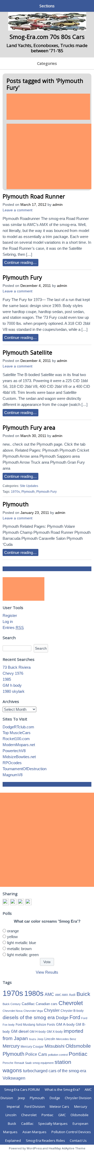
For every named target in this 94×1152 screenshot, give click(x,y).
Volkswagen (14, 1078)
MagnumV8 (12, 775)
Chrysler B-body (72, 1011)
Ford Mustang (25, 1024)
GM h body (12, 685)
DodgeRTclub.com (18, 727)
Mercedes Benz (66, 1039)
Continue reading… (20, 262)
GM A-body (65, 1024)
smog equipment (43, 1062)
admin (57, 205)
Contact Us (78, 1140)
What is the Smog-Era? (62, 1089)
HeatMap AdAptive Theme (67, 1148)
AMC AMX (61, 994)
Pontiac (78, 1054)
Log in (8, 621)
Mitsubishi (54, 1046)
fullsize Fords (45, 1024)
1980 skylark (14, 691)
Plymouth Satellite (27, 352)
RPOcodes (12, 763)
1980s (34, 993)
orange (13, 931)
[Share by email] (28, 902)
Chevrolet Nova (12, 1010)
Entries (13, 627)
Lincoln (49, 1039)
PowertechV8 (14, 750)
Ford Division (35, 1106)
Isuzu (32, 1039)
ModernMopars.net (19, 744)
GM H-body (38, 1032)
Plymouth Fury (22, 277)
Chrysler (52, 1010)
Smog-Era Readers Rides (45, 1140)
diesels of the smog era (29, 1017)
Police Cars (36, 1054)
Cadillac (28, 1004)
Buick (83, 994)
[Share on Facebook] (6, 902)
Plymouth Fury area (29, 427)
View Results (47, 972)
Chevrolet (70, 1003)
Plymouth (28, 491)
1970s (15, 491)
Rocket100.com (16, 738)
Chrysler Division (78, 1098)
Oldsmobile (78, 1046)
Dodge (62, 1017)
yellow (12, 936)
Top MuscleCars (17, 732)
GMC (62, 1115)
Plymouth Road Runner (34, 196)
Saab (28, 1062)
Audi (72, 995)
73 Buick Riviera (17, 667)
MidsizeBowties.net (19, 756)
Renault (19, 1062)
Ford (74, 1017)
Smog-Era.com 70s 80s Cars (47, 37)
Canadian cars (46, 1004)
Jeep (40, 1039)
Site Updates (29, 486)
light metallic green (23, 954)
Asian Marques (34, 1132)
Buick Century (12, 1004)
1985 (7, 679)
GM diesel (19, 1031)
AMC (49, 994)
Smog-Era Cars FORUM (22, 1089)
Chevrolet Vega (33, 1010)
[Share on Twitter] (13, 902)
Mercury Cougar (32, 1046)
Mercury (11, 1046)
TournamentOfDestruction (24, 769)
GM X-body (55, 1032)
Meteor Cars (59, 1106)
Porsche (8, 1062)
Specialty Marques (53, 1123)
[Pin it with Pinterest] (21, 902)
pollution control (58, 1054)
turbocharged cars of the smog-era (54, 1071)
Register (10, 615)
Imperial (13, 1106)
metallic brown (19, 948)
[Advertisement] (48, 107)
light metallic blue (21, 942)
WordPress (34, 1148)
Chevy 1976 (13, 673)
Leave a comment (17, 210)
